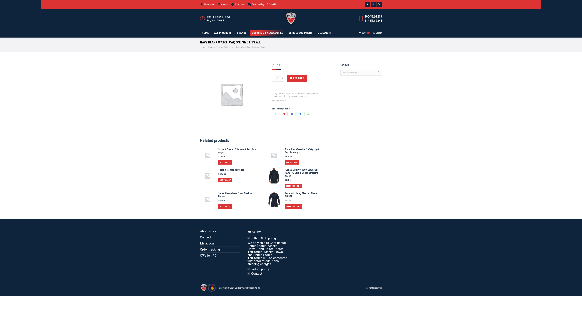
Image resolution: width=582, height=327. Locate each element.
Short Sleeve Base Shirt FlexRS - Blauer (235, 195)
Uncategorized (278, 96)
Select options (293, 186)
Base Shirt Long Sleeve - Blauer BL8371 (301, 195)
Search (378, 73)
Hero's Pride (312, 93)
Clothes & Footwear (297, 93)
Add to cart (297, 78)
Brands (285, 93)
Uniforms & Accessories (296, 96)
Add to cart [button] (225, 162)
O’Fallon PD (208, 255)
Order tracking (210, 249)
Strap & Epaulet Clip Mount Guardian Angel (237, 151)
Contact (205, 237)
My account (208, 243)
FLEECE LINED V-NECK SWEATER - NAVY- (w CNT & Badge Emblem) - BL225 (302, 172)
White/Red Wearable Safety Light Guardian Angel (302, 151)
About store (208, 231)
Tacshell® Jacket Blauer (231, 169)
